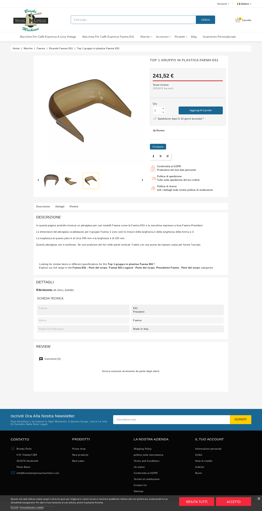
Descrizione (43, 206)
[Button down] (163, 112)
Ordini (198, 454)
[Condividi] (153, 156)
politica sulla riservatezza (148, 454)
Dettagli (59, 206)
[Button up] (163, 109)
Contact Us (140, 485)
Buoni (198, 473)
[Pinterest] (168, 156)
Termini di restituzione (147, 479)
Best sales (78, 460)
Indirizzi (199, 467)
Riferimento (44, 290)
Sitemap (138, 491)
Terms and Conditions (146, 460)
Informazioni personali (208, 448)
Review (74, 206)
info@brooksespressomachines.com (38, 473)
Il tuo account (209, 439)
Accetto (234, 502)
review (160, 130)
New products (80, 454)
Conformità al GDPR (146, 473)
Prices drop (79, 448)
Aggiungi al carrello (201, 110)
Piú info (14, 507)
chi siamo (139, 467)
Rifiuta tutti (196, 502)
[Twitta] (160, 156)
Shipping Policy (143, 448)
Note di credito (203, 460)
